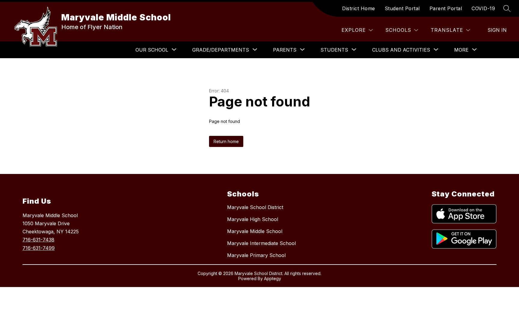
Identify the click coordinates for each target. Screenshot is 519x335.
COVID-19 (483, 8)
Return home (226, 141)
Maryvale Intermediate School (261, 243)
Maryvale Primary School (256, 255)
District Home (358, 8)
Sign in (497, 30)
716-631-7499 (39, 248)
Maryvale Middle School (254, 231)
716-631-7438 (38, 240)
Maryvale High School (252, 219)
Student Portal (402, 8)
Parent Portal (445, 8)
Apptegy (272, 278)
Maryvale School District (255, 207)
